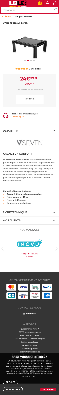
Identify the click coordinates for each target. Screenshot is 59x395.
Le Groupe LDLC (21, 338)
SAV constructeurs (29, 342)
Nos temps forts (29, 345)
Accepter (48, 389)
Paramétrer (13, 389)
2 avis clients (34, 68)
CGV (21, 332)
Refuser (10, 382)
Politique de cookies (29, 335)
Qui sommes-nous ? (29, 329)
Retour (8, 16)
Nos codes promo (29, 348)
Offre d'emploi (38, 338)
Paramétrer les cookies (29, 352)
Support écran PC (24, 16)
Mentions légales (33, 332)
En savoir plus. (28, 376)
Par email (31, 313)
